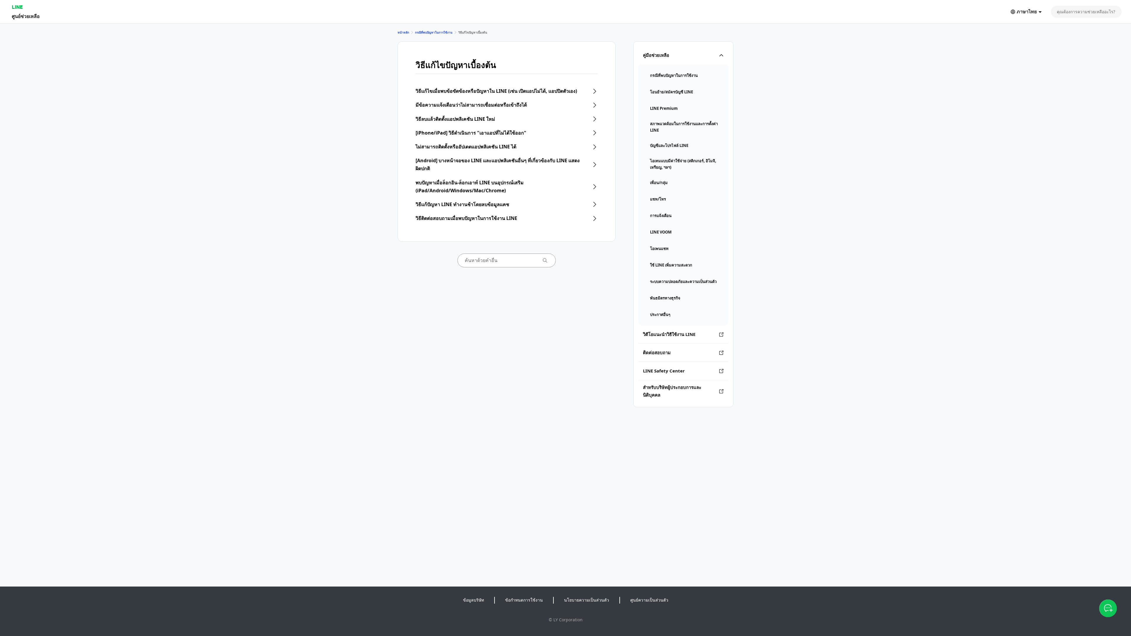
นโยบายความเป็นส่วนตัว (586, 600)
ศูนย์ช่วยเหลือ (26, 16)
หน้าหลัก (403, 32)
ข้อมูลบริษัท (473, 600)
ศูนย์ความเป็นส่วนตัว (649, 600)
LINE (17, 7)
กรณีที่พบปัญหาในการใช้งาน (433, 32)
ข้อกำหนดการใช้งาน (524, 600)
